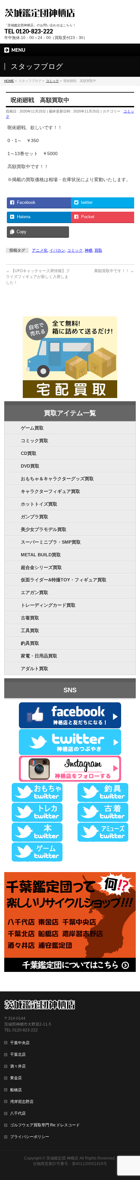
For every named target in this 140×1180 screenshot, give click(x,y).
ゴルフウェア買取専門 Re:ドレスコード (45, 1125)
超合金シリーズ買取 (41, 567)
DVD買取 (30, 466)
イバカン (57, 250)
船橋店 (16, 1090)
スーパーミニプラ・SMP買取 (51, 542)
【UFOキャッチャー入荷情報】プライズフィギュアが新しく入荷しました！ (38, 277)
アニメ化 (40, 250)
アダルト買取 (34, 668)
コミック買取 (34, 440)
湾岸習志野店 (22, 1101)
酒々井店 (18, 1066)
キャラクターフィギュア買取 (50, 491)
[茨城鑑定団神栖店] (39, 12)
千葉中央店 (20, 1043)
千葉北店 (18, 1054)
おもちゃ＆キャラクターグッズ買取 (57, 478)
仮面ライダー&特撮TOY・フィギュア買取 (63, 579)
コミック (75, 250)
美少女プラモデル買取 (43, 529)
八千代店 (18, 1113)
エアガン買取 (34, 592)
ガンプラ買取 (34, 516)
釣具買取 (30, 643)
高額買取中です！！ (114, 271)
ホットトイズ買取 (39, 504)
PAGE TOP (131, 1139)
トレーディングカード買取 (48, 605)
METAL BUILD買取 (41, 554)
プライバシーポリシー (29, 1136)
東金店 (16, 1078)
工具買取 (30, 630)
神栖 (88, 250)
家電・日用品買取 (39, 655)
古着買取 (30, 617)
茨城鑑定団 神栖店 (62, 1158)
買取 (98, 250)
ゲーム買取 (32, 428)
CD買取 (28, 453)
